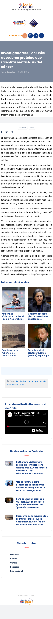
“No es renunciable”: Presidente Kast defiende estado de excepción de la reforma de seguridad (30, 486)
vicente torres (18, 385)
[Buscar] (35, 35)
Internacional (16, 571)
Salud (32, 128)
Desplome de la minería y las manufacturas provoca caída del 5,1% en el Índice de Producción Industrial (32, 520)
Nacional (22, 128)
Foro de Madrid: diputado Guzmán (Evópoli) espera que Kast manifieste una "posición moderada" (30, 503)
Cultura (13, 563)
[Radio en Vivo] (24, 35)
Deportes (14, 567)
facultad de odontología (27, 381)
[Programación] (30, 35)
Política (13, 559)
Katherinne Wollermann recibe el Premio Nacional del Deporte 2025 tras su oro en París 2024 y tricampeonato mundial (31, 468)
